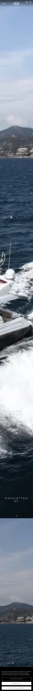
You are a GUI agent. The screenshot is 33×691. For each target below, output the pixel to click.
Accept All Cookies (16, 688)
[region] (16, 679)
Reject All (16, 683)
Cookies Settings (16, 678)
